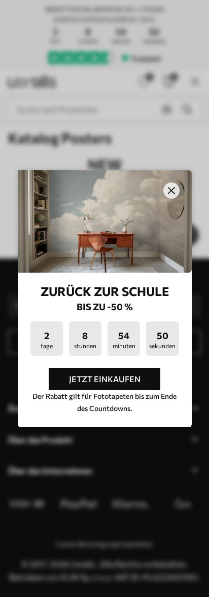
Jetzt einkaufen (105, 379)
